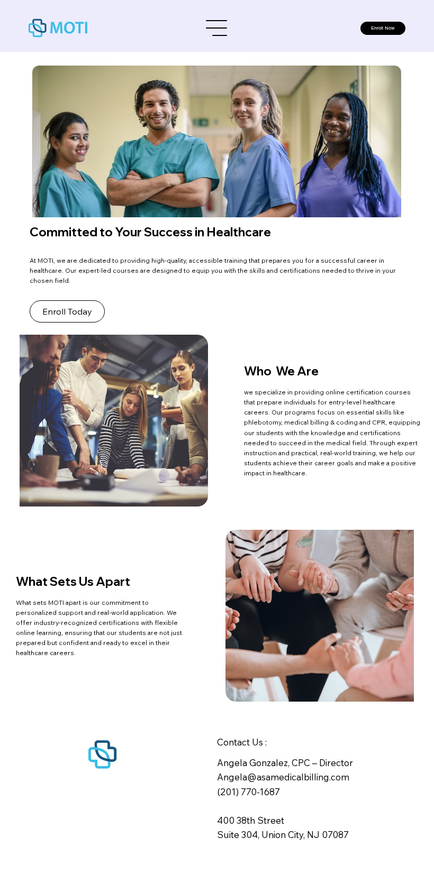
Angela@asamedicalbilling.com (283, 776)
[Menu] (217, 28)
